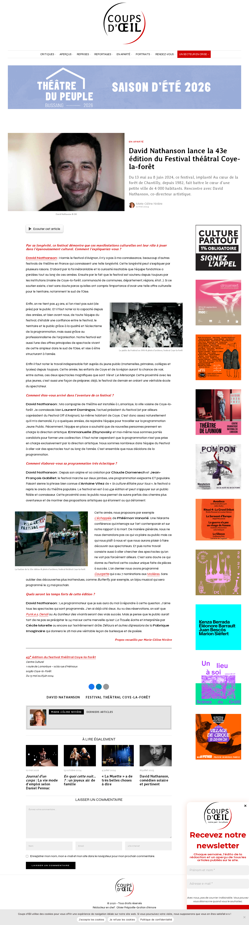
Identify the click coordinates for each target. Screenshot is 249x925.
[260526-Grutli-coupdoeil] (218, 686)
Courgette (101, 574)
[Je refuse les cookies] (244, 917)
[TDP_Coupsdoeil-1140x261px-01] (124, 87)
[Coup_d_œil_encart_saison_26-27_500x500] (218, 362)
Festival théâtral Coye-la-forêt (118, 697)
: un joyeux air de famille (80, 780)
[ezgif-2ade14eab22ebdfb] (218, 741)
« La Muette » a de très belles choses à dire (117, 780)
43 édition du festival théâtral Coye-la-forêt (61, 657)
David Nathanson (41, 258)
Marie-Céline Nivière (149, 204)
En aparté (136, 142)
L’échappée (102, 518)
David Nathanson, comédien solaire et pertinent (154, 780)
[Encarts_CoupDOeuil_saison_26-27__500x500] (218, 577)
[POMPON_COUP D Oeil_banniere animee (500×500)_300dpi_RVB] (218, 471)
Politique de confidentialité (156, 919)
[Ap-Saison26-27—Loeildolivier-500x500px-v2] (218, 631)
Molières (153, 574)
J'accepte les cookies (91, 919)
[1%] (218, 252)
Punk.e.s (32, 614)
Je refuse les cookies (122, 919)
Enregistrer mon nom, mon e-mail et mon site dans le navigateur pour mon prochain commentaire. (92, 856)
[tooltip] (229, 23)
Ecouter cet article (46, 229)
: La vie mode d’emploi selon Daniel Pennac (42, 782)
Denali (43, 614)
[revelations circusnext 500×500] (218, 307)
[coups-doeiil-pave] (218, 524)
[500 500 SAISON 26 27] (218, 416)
